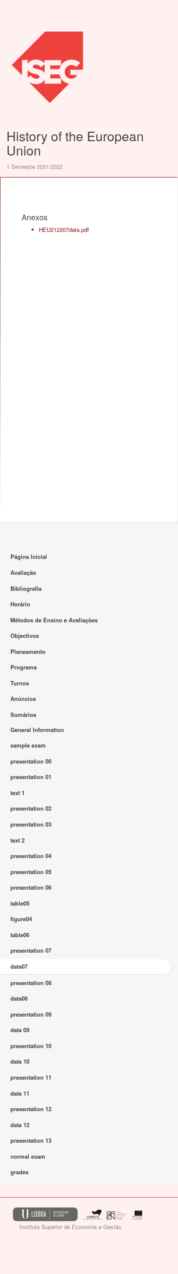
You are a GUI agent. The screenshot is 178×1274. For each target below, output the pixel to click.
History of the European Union (75, 143)
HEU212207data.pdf (64, 229)
